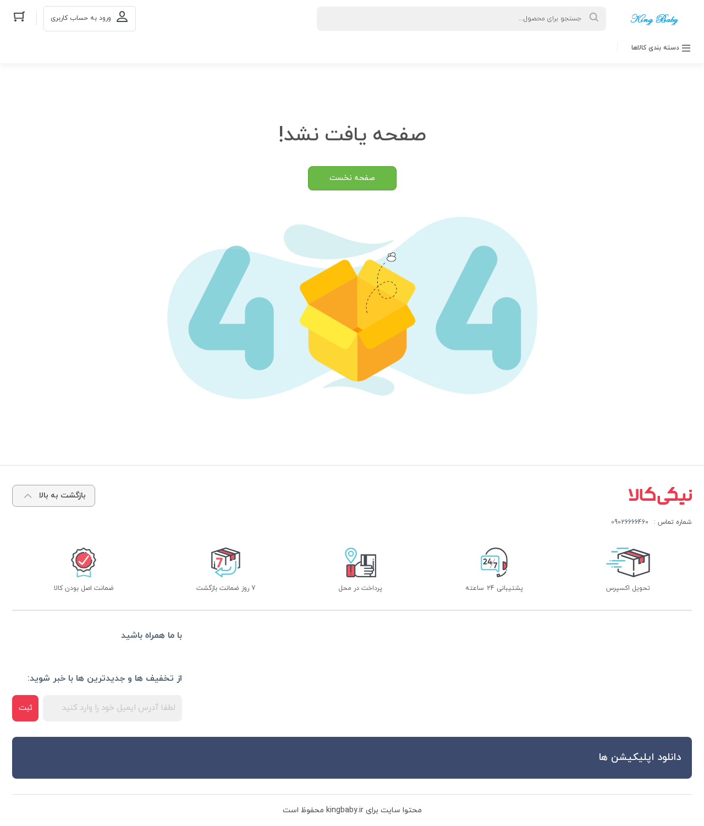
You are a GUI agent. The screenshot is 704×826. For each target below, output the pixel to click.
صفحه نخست (352, 178)
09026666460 (629, 522)
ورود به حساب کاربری (81, 18)
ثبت (25, 708)
